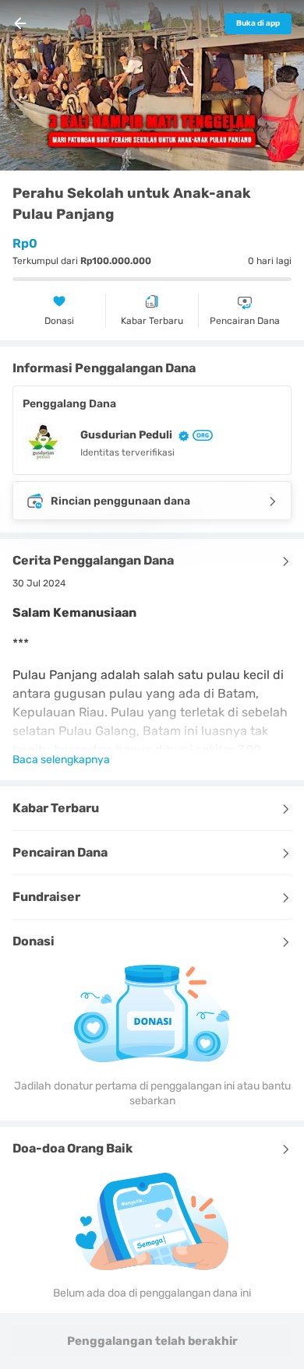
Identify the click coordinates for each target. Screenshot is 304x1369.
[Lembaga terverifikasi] (201, 435)
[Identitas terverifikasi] (180, 435)
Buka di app (258, 23)
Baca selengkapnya (61, 759)
